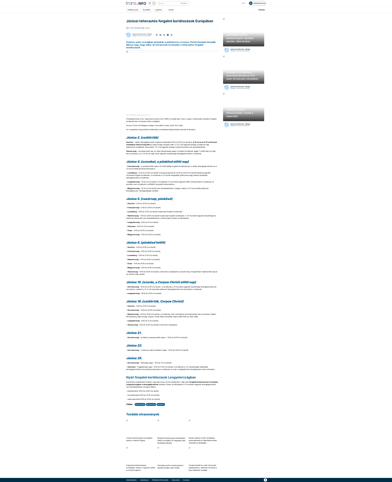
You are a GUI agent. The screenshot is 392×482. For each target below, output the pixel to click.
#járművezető (140, 404)
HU (243, 3)
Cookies (186, 480)
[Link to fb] (265, 480)
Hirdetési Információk (160, 480)
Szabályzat (144, 480)
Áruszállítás (146, 10)
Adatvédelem (131, 480)
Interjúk (171, 10)
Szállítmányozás (133, 10)
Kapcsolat (175, 480)
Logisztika (158, 10)
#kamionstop (151, 404)
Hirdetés (261, 10)
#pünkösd (160, 404)
